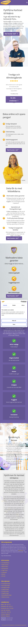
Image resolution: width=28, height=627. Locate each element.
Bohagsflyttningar (6, 587)
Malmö (2, 604)
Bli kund (3, 574)
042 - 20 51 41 (10, 606)
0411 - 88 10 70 (7, 612)
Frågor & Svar (5, 570)
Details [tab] (14, 305)
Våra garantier (5, 568)
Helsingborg (3, 606)
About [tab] (23, 305)
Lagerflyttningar (5, 589)
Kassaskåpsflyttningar (7, 595)
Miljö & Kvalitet (5, 566)
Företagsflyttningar (6, 583)
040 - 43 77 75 (7, 604)
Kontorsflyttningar (6, 585)
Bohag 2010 (17, 458)
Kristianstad (3, 608)
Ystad (2, 612)
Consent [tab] (5, 305)
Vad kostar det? (10, 34)
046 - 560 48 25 (7, 610)
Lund (2, 610)
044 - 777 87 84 (10, 608)
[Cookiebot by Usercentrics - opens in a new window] (21, 302)
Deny (14, 324)
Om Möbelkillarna (5, 562)
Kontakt (3, 576)
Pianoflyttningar (5, 591)
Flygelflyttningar (5, 593)
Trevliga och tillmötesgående (14, 76)
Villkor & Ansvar (5, 564)
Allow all (14, 320)
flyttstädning (20, 550)
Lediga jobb (4, 572)
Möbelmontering (5, 597)
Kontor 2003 (17, 459)
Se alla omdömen (13, 99)
